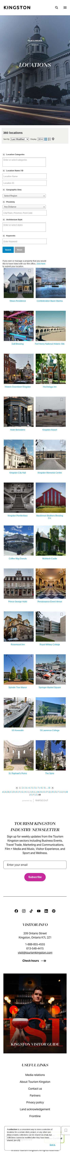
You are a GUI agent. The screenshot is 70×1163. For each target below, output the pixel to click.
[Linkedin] (46, 911)
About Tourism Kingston (35, 1082)
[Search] (56, 7)
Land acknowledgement (35, 1109)
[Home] (17, 7)
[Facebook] (16, 911)
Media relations (35, 1075)
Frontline (35, 1116)
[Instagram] (24, 911)
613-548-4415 (35, 948)
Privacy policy (35, 1102)
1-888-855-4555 (35, 944)
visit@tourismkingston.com (35, 952)
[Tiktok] (31, 911)
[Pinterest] (54, 911)
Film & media (35, 41)
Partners (35, 1095)
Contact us (35, 1089)
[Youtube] (39, 911)
